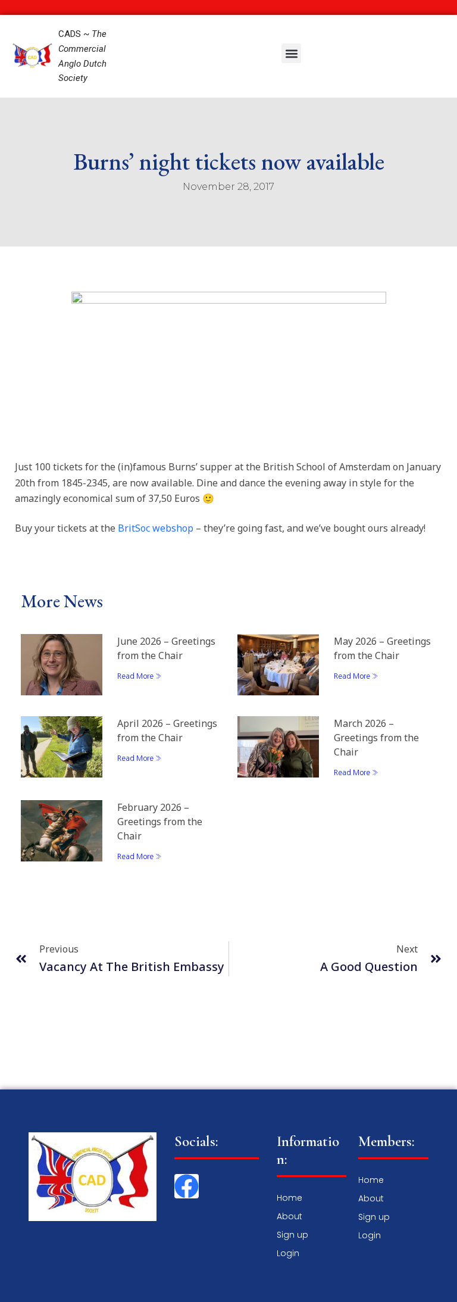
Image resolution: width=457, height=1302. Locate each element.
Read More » (139, 676)
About (289, 1216)
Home (289, 1198)
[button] (291, 53)
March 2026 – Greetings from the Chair (376, 737)
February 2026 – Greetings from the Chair (159, 821)
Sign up (292, 1235)
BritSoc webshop (155, 528)
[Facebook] (186, 1186)
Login (288, 1253)
